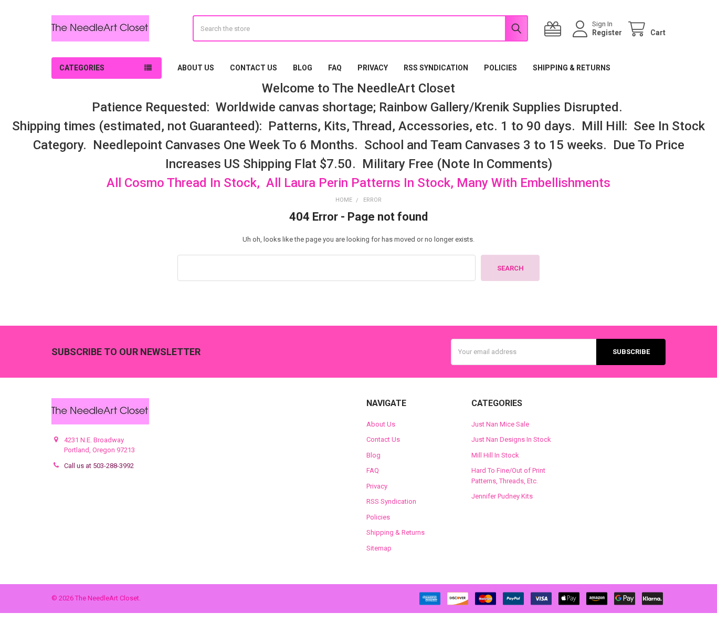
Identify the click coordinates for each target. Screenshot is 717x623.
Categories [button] (81, 68)
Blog (302, 68)
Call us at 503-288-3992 (99, 466)
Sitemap (379, 548)
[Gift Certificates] (554, 29)
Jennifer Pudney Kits (502, 496)
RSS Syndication (436, 68)
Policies (500, 68)
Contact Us (253, 68)
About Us (195, 68)
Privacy (372, 68)
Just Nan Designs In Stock (511, 439)
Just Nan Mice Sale (500, 424)
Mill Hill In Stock (495, 455)
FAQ (335, 68)
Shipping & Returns (571, 68)
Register (607, 32)
